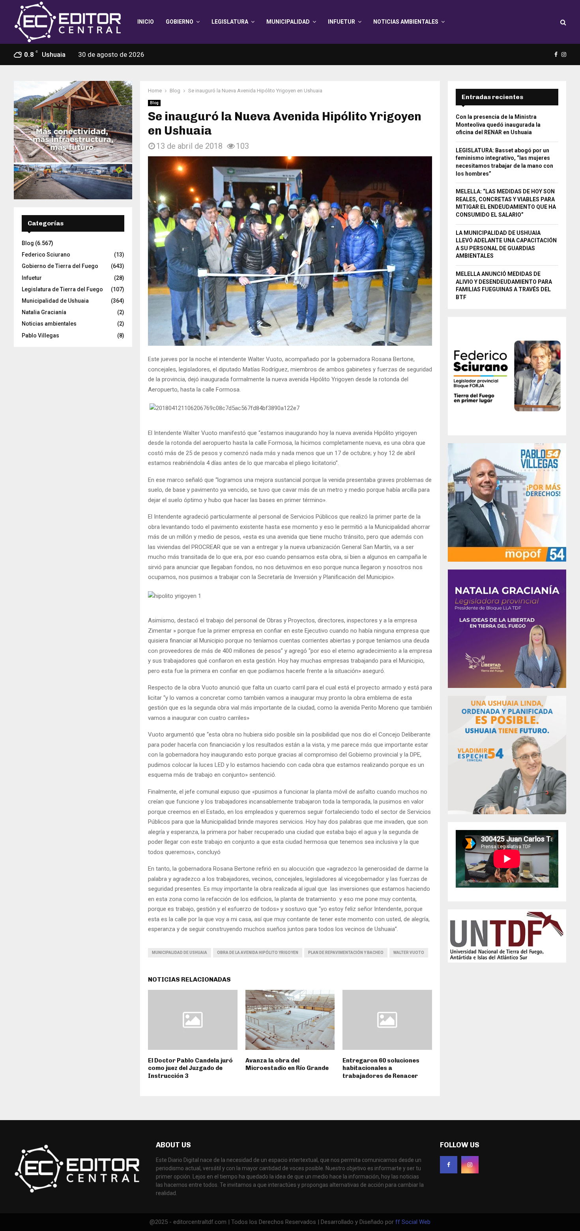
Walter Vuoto (408, 952)
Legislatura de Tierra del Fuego (62, 289)
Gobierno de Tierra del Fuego (60, 266)
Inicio (145, 22)
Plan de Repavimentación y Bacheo (346, 952)
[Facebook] (448, 1164)
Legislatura (229, 22)
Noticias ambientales (405, 22)
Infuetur (341, 22)
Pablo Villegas (40, 335)
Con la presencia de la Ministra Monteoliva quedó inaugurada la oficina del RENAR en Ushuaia (498, 124)
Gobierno (179, 22)
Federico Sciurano (46, 254)
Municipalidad (288, 22)
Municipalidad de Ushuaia (179, 952)
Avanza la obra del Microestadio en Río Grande (287, 1064)
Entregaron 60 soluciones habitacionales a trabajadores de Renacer (380, 1068)
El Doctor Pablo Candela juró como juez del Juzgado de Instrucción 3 (190, 1068)
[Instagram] (470, 1164)
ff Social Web (412, 1221)
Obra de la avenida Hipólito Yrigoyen (257, 952)
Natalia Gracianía (44, 312)
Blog (154, 103)
